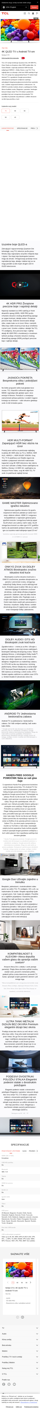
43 (15, 117)
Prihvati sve (9, 1407)
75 (6, 111)
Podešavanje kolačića (31, 1407)
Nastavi (34, 7)
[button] (17, 1317)
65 (15, 111)
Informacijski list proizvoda (10, 58)
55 (24, 111)
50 (6, 117)
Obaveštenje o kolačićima (28, 1402)
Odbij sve (19, 1407)
